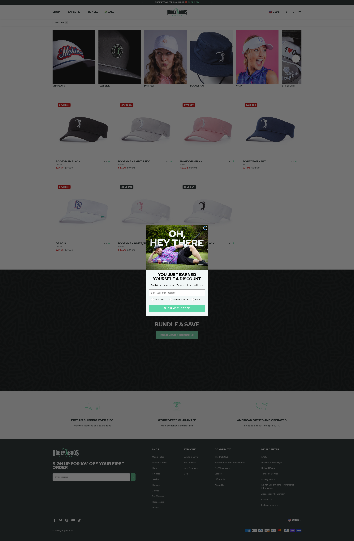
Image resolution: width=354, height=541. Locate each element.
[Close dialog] (205, 228)
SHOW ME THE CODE (177, 308)
